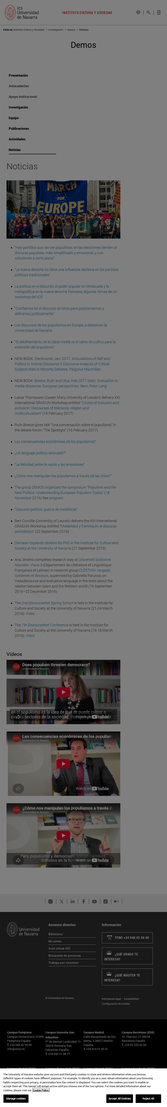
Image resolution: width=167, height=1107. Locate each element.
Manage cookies (16, 1098)
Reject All (148, 1098)
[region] (83, 1087)
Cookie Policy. (41, 1090)
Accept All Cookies (120, 1098)
